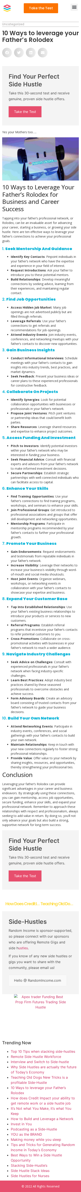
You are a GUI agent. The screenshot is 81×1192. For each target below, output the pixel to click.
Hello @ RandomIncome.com (37, 980)
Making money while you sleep (36, 1139)
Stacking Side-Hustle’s (29, 1165)
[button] (74, 7)
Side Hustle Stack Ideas (30, 1170)
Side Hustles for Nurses (30, 1176)
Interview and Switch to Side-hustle (40, 1062)
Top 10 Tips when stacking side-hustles (43, 1051)
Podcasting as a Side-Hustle (34, 1129)
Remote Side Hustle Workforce (36, 1056)
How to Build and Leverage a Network (42, 1119)
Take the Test (25, 111)
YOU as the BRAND (26, 1134)
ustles (23, 948)
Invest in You (21, 1124)
